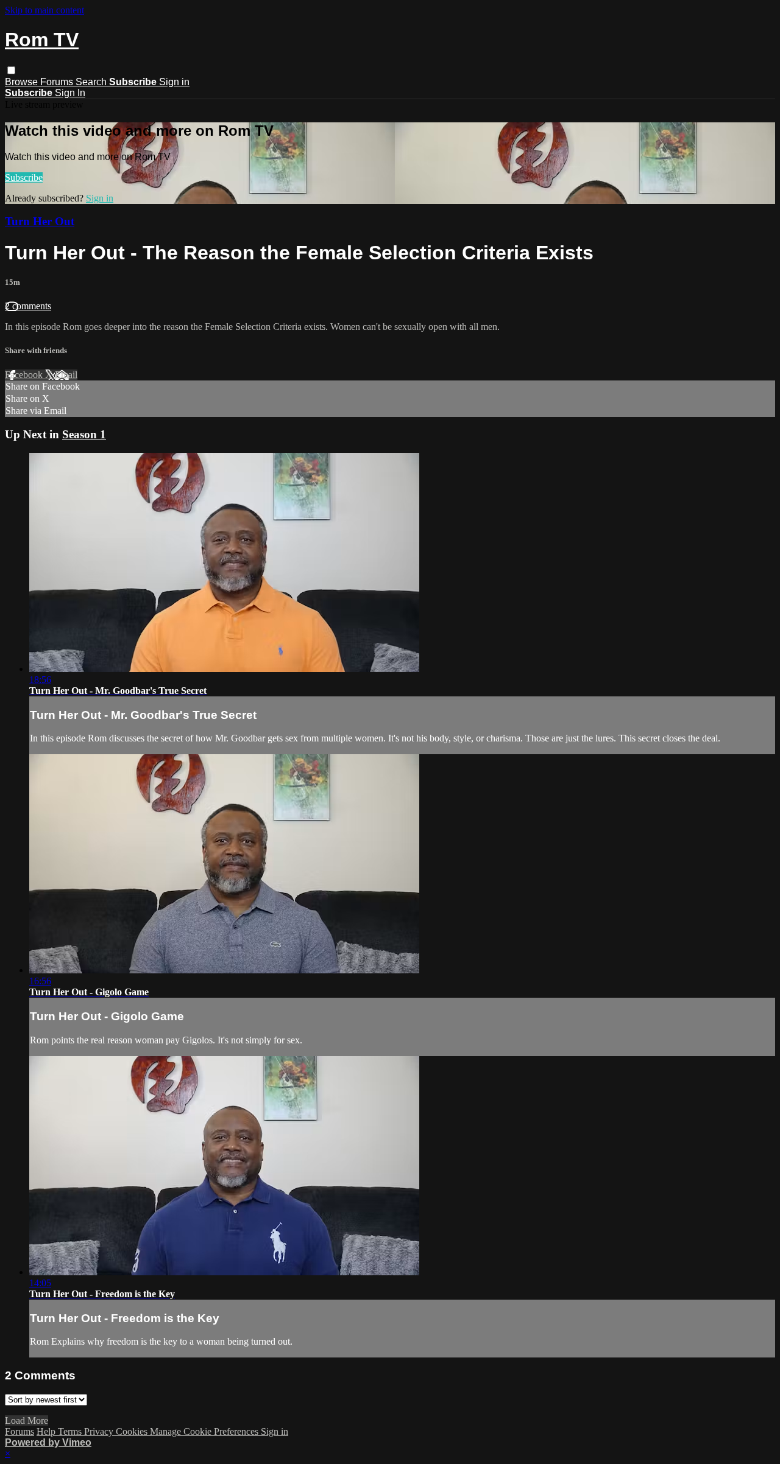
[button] (11, 70)
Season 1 (84, 434)
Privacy (100, 1431)
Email (66, 375)
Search (92, 82)
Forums (58, 82)
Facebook (25, 375)
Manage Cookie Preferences (205, 1431)
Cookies (133, 1431)
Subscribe (24, 177)
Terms (71, 1431)
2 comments (28, 306)
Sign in (174, 82)
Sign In (70, 93)
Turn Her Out (39, 221)
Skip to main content (44, 10)
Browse (22, 82)
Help (47, 1431)
